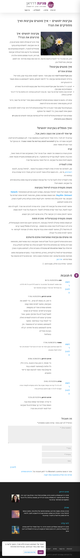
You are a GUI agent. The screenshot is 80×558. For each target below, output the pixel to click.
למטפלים (37, 10)
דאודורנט (68, 172)
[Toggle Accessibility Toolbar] (76, 275)
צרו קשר (27, 10)
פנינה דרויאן (46, 296)
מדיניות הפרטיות (29, 552)
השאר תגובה (67, 287)
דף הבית (53, 10)
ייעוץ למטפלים (46, 549)
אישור (40, 552)
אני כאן (59, 259)
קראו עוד (52, 500)
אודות (46, 10)
